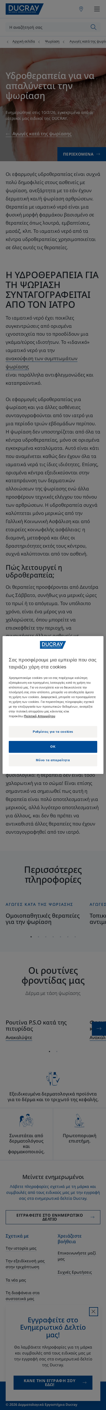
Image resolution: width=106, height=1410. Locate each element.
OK (52, 746)
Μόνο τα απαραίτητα (53, 760)
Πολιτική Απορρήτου (39, 716)
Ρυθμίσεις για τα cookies (53, 731)
